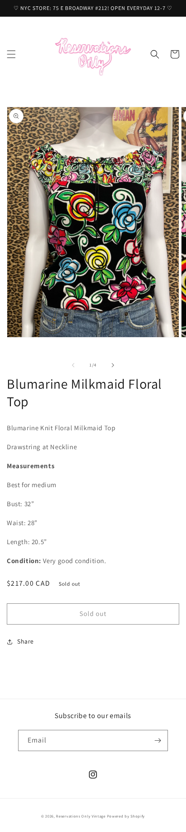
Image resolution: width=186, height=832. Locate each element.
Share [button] (25, 641)
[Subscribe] (157, 740)
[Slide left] (73, 365)
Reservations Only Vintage (81, 815)
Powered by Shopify (126, 815)
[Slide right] (113, 365)
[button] (11, 54)
